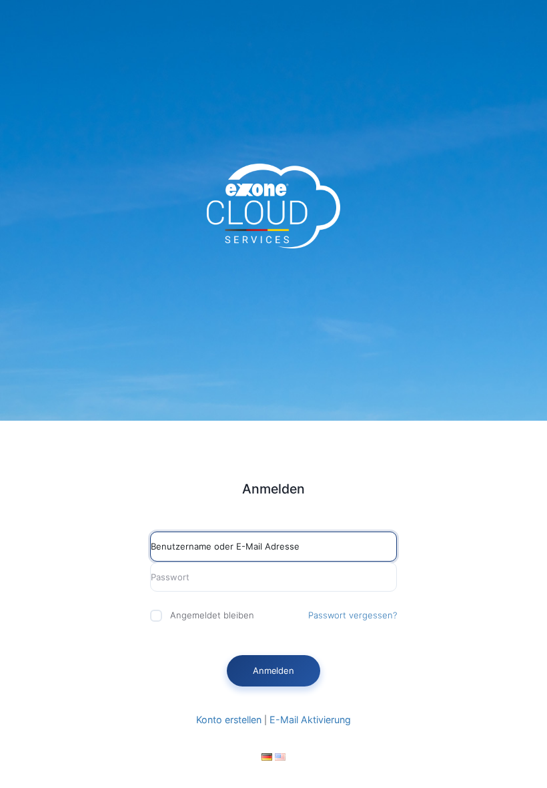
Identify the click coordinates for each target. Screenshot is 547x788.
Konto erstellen (228, 719)
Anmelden (273, 670)
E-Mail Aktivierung (310, 719)
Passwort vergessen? (352, 615)
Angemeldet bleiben (212, 615)
